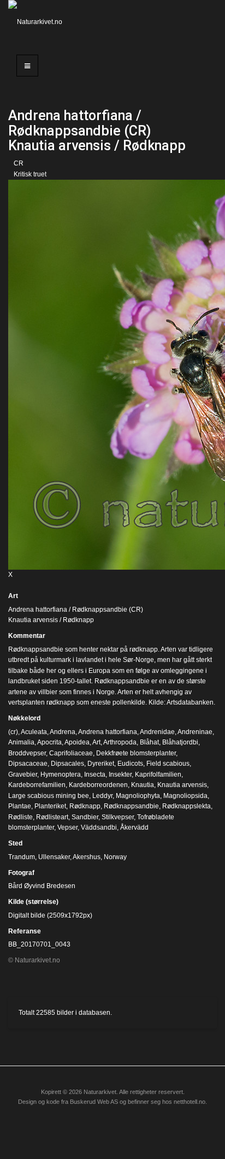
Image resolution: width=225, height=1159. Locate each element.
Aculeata (34, 732)
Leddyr (102, 796)
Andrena (62, 732)
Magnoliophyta (138, 796)
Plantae (19, 806)
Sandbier (85, 817)
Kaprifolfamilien (158, 774)
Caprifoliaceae (71, 753)
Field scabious (168, 763)
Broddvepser (27, 753)
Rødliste (20, 817)
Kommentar (26, 636)
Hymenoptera (60, 774)
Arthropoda (120, 742)
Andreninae (194, 732)
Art (13, 596)
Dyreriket (100, 763)
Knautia (142, 785)
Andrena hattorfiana (107, 732)
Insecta (94, 774)
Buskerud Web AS (94, 1101)
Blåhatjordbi (180, 742)
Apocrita (49, 742)
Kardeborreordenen (98, 785)
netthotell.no (189, 1101)
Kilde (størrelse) (33, 902)
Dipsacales (67, 763)
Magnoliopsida (185, 796)
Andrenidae (157, 732)
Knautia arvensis (182, 785)
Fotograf (21, 873)
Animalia (21, 742)
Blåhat (149, 742)
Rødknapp (84, 806)
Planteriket (50, 806)
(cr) (13, 732)
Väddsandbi (99, 827)
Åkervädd (134, 827)
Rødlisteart (52, 817)
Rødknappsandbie (131, 806)
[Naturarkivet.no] (37, 22)
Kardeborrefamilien (37, 785)
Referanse (24, 931)
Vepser (67, 827)
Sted (15, 843)
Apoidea (77, 742)
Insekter (120, 774)
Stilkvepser (118, 817)
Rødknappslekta (186, 806)
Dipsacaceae (28, 763)
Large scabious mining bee (48, 796)
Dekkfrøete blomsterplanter (136, 753)
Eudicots (130, 763)
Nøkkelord (24, 718)
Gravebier (22, 774)
